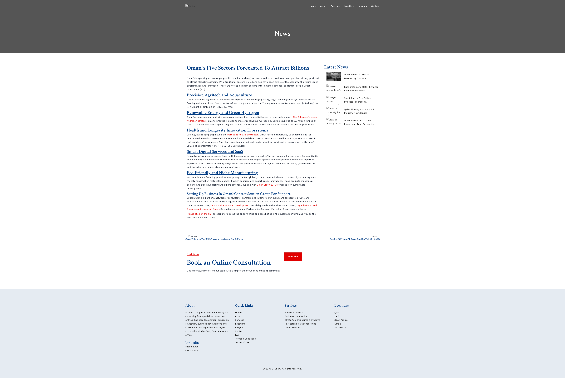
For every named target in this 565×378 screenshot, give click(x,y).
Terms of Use (242, 342)
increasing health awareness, (243, 134)
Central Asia (191, 350)
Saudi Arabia (341, 320)
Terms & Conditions (245, 338)
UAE (336, 316)
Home (313, 6)
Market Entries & (294, 312)
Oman (337, 323)
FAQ (237, 335)
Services (335, 6)
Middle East (191, 346)
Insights (363, 6)
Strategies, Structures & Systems (302, 320)
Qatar (337, 312)
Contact (375, 6)
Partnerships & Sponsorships (300, 323)
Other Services (293, 327)
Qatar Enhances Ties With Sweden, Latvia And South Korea (214, 239)
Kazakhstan (340, 327)
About (323, 6)
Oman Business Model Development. (230, 205)
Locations (349, 6)
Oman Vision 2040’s (267, 184)
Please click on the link (199, 214)
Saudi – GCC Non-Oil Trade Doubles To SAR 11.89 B (355, 239)
